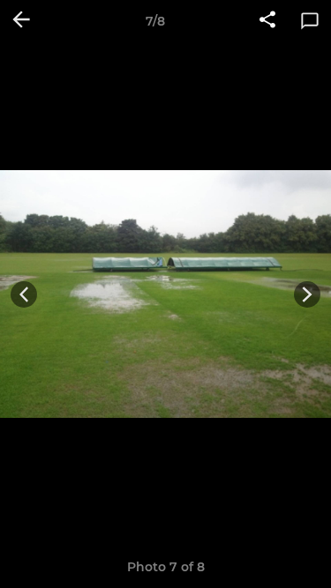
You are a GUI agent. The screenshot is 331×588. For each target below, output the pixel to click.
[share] (267, 21)
